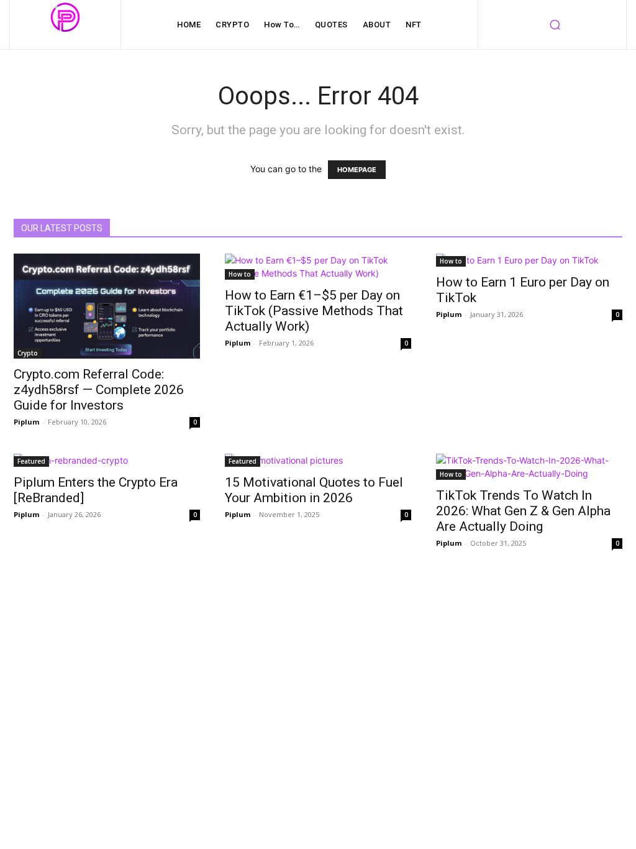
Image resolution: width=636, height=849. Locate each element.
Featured (31, 461)
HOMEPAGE (356, 169)
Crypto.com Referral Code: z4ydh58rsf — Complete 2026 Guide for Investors (99, 390)
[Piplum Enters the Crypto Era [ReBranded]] (107, 460)
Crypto (27, 353)
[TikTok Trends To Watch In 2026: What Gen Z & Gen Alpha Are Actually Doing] (529, 467)
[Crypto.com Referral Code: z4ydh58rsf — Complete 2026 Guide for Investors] (107, 306)
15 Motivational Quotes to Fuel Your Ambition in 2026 (314, 490)
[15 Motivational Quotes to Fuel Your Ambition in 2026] (318, 460)
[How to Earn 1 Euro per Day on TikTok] (529, 260)
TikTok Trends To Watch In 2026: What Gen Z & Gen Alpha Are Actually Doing (523, 511)
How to (240, 274)
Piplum (26, 421)
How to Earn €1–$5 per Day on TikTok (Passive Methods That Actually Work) (314, 311)
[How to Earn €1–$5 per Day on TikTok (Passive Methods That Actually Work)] (318, 267)
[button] (554, 25)
